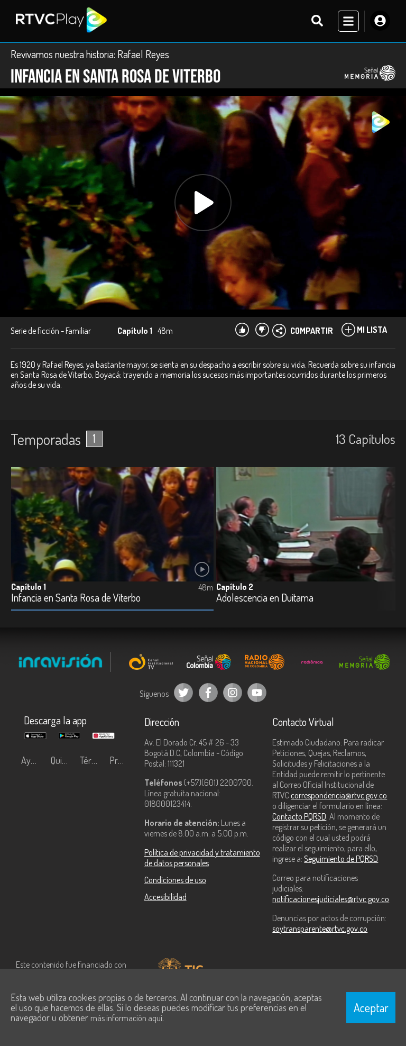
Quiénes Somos (63, 760)
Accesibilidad (165, 897)
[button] (382, 547)
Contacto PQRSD (299, 816)
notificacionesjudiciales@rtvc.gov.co (330, 899)
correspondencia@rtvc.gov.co (339, 795)
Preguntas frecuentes (121, 760)
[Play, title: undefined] (203, 202)
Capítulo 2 (234, 586)
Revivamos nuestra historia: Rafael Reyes (90, 54)
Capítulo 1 (28, 586)
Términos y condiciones (92, 760)
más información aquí (126, 1018)
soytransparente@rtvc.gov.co (319, 928)
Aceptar (371, 1007)
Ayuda (32, 760)
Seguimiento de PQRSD (341, 858)
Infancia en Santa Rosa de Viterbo (76, 598)
